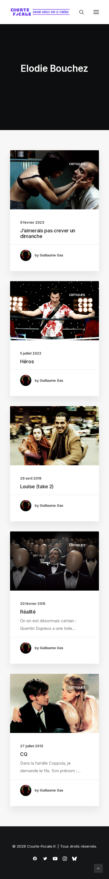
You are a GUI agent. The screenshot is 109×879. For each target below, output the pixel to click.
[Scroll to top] (98, 868)
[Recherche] (79, 12)
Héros (27, 361)
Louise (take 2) (37, 486)
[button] (96, 12)
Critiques (77, 164)
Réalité (28, 612)
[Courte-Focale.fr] (41, 12)
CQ (23, 754)
